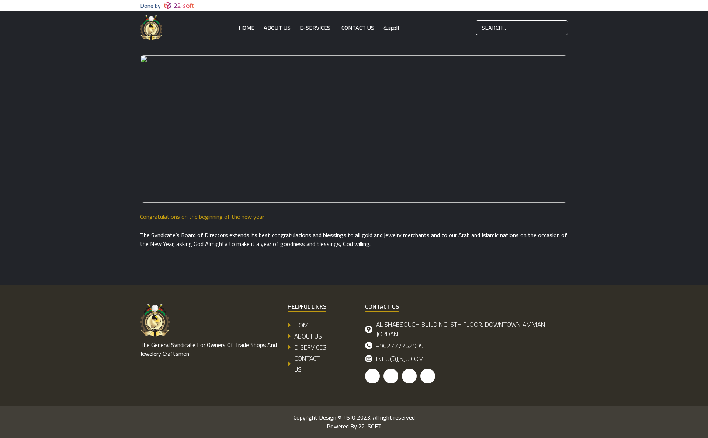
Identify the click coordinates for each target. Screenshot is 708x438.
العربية (391, 27)
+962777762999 (400, 346)
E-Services (315, 27)
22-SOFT (370, 426)
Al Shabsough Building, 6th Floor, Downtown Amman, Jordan (461, 329)
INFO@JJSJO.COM (400, 359)
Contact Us (357, 27)
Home (246, 27)
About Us (277, 27)
